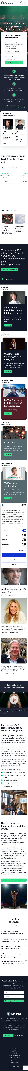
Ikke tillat (14, 564)
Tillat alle (14, 555)
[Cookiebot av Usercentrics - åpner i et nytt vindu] (20, 505)
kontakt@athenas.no (14, 1055)
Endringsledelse (20, 227)
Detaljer (21, 550)
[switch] (24, 535)
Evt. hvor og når (9, 56)
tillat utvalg (14, 559)
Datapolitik (14, 1061)
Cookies (14, 1059)
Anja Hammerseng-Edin (20, 134)
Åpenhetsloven (14, 1062)
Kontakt (9, 1035)
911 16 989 (19, 1035)
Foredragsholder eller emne (12, 51)
